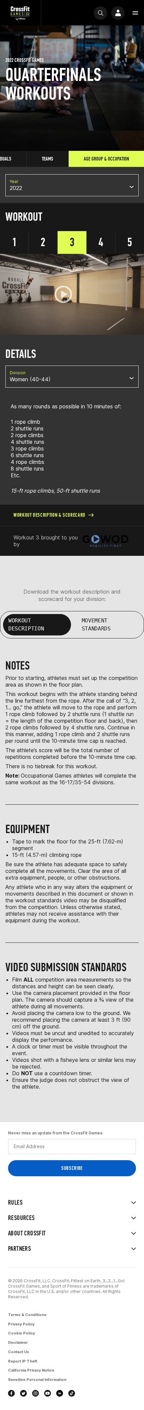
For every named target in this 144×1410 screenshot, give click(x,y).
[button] (135, 13)
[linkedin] (59, 1393)
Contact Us (18, 1351)
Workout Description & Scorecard (49, 515)
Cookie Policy (21, 1333)
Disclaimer (18, 1342)
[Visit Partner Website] (105, 541)
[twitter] (23, 1393)
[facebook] (11, 1393)
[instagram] (35, 1393)
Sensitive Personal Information (37, 1379)
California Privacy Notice (31, 1370)
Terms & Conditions (27, 1314)
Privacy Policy (21, 1324)
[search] (100, 13)
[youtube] (47, 1393)
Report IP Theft (22, 1361)
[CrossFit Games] (20, 12)
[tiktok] (71, 1393)
